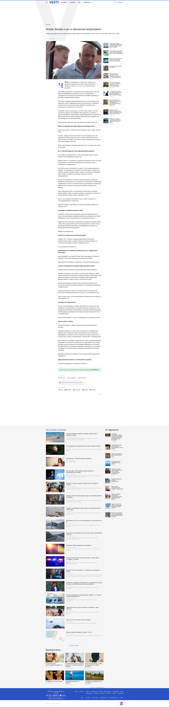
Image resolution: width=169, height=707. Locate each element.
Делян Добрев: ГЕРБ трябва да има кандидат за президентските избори (80, 471)
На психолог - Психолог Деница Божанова (78, 458)
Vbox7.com (81, 691)
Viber (61, 389)
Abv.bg (76, 691)
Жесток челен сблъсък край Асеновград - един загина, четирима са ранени (82, 558)
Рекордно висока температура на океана (116, 462)
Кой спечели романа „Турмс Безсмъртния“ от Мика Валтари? (93, 665)
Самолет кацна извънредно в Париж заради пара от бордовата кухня (82, 434)
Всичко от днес (74, 645)
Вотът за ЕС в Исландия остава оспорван (78, 620)
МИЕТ (87, 195)
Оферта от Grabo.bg (70, 460)
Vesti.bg (54, 2)
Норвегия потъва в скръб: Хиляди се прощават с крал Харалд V (82, 608)
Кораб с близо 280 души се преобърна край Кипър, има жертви (115, 60)
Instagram (93, 389)
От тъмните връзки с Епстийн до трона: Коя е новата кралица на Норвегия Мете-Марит (115, 93)
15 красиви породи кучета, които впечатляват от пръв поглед (117, 446)
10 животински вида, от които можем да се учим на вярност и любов (74, 665)
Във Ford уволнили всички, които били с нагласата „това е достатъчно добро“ (115, 84)
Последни (64, 2)
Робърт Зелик (61, 377)
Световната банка (81, 86)
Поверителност (103, 697)
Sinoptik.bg (96, 693)
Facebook (86, 389)
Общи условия (95, 697)
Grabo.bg (102, 693)
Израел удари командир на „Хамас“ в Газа (78, 632)
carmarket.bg (111, 87)
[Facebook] (123, 699)
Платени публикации (113, 697)
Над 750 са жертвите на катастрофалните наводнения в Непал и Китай (117, 514)
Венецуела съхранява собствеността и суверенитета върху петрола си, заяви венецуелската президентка (84, 583)
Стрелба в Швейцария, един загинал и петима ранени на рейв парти (83, 508)
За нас (82, 697)
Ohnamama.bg (89, 693)
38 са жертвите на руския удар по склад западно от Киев (83, 446)
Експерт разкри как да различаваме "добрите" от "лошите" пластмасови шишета (84, 595)
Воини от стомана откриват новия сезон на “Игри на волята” (82, 484)
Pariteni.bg (108, 693)
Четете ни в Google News (57, 698)
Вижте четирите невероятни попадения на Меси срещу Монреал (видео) (116, 496)
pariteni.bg (111, 78)
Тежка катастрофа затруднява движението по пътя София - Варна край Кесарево (116, 45)
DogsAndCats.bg (107, 691)
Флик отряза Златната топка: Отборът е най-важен (117, 488)
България (72, 2)
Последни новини (56, 430)
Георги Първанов (72, 377)
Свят (79, 2)
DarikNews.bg (94, 691)
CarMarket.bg (116, 691)
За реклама (87, 697)
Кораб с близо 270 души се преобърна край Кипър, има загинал (116, 505)
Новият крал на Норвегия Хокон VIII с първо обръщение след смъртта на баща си (115, 111)
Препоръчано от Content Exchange (96, 687)
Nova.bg (100, 691)
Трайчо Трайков (82, 377)
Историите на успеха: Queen (54, 681)
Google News (77, 389)
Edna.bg (114, 693)
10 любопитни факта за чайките (72, 682)
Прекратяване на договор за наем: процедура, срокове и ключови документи (115, 75)
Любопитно (87, 2)
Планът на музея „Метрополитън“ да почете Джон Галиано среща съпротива (116, 471)
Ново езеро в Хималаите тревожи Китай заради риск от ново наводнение (116, 52)
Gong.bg (87, 691)
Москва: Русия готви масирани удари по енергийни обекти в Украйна (84, 496)
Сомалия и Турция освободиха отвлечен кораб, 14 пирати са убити (115, 120)
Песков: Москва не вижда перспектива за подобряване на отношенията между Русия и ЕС (115, 102)
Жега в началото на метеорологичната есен (116, 455)
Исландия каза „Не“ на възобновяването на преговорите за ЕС (84, 521)
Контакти (121, 697)
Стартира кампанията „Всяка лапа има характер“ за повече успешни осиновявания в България (116, 437)
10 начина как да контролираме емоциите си (54, 664)
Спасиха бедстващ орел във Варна (115, 66)
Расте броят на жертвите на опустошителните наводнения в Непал (84, 533)
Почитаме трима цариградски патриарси (78, 545)
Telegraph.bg (120, 693)
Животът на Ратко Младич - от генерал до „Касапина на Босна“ (83, 570)
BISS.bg (121, 691)
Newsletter (68, 389)
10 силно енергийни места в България (93, 682)
